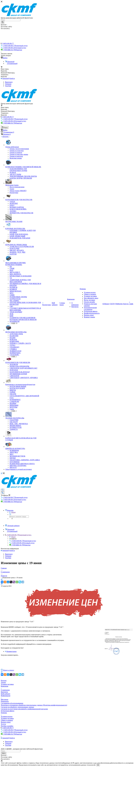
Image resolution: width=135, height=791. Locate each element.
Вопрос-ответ (6, 722)
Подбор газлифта (7, 726)
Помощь (4, 713)
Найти (3, 753)
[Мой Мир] (8, 582)
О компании (5, 690)
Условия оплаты (6, 716)
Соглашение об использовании (12, 703)
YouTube (8, 86)
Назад (13, 512)
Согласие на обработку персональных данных (17, 707)
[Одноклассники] (5, 582)
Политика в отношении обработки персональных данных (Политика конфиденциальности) (34, 705)
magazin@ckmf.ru (8, 78)
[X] (11, 582)
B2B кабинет (5, 694)
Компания (4, 686)
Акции (3, 682)
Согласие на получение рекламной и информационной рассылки (24, 709)
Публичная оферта (7, 711)
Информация (5, 696)
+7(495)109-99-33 (14, 48)
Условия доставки (7, 684)
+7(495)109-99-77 (7, 43)
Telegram (8, 84)
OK (98, 765)
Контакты (4, 692)
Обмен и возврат (7, 720)
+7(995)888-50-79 (12, 50)
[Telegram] (23, 582)
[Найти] (2, 22)
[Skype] (20, 582)
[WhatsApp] (17, 582)
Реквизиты (5, 701)
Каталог (4, 680)
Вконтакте (9, 82)
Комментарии (12, 651)
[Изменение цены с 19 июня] (64, 618)
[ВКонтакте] (2, 582)
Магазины (4, 699)
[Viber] (14, 582)
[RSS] (1, 584)
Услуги (3, 724)
